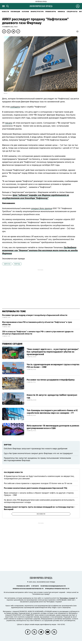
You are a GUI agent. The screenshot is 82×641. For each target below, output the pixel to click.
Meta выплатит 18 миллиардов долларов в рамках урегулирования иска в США (53, 426)
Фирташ (17, 264)
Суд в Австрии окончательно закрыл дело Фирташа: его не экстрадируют (38, 453)
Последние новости (13, 472)
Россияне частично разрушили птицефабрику (51, 379)
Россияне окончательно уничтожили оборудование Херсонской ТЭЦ (35, 488)
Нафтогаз (7, 264)
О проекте (35, 586)
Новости (5, 11)
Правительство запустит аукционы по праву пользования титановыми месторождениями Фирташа (37, 459)
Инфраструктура (37, 11)
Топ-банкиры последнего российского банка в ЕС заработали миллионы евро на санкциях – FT (52, 411)
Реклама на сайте (23, 586)
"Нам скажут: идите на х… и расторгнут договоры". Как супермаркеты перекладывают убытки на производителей (53, 352)
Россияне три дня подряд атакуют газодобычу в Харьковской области (34, 315)
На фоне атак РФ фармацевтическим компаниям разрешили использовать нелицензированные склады (39, 501)
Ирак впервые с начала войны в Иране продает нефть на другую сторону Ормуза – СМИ (39, 494)
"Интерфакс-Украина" (67, 598)
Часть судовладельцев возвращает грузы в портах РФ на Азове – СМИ (53, 365)
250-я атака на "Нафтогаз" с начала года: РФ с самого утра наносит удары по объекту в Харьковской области (37, 332)
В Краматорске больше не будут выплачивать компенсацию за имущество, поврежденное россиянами (39, 477)
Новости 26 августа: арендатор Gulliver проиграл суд (52, 396)
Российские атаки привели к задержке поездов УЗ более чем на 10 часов (38, 483)
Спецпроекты (72, 11)
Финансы (61, 11)
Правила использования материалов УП (28, 588)
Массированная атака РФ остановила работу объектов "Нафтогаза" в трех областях (37, 323)
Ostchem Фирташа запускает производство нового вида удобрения (35, 448)
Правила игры (50, 11)
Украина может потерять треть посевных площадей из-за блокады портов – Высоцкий (39, 508)
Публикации (15, 11)
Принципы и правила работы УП (57, 588)
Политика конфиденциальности (53, 586)
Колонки (25, 11)
